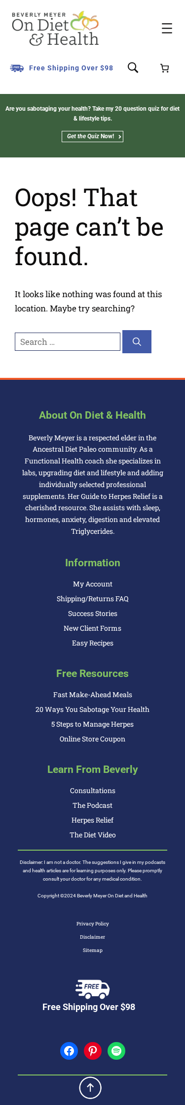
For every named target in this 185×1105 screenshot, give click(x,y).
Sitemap (93, 950)
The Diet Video (93, 834)
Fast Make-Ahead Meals (92, 694)
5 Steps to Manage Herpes (92, 724)
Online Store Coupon (92, 738)
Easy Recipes (92, 642)
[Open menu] (167, 28)
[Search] (136, 342)
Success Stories (92, 613)
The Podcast (92, 805)
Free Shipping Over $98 (71, 68)
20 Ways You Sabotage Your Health (92, 709)
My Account (92, 583)
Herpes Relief (92, 820)
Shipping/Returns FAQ (92, 598)
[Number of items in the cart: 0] (164, 68)
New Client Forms (92, 628)
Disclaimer (92, 937)
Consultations (92, 790)
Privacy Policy (92, 924)
